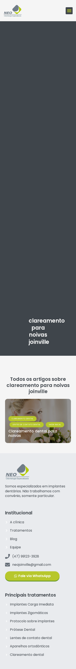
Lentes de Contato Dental (27, 424)
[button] (69, 10)
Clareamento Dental (22, 419)
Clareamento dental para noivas (32, 433)
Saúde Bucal (55, 424)
